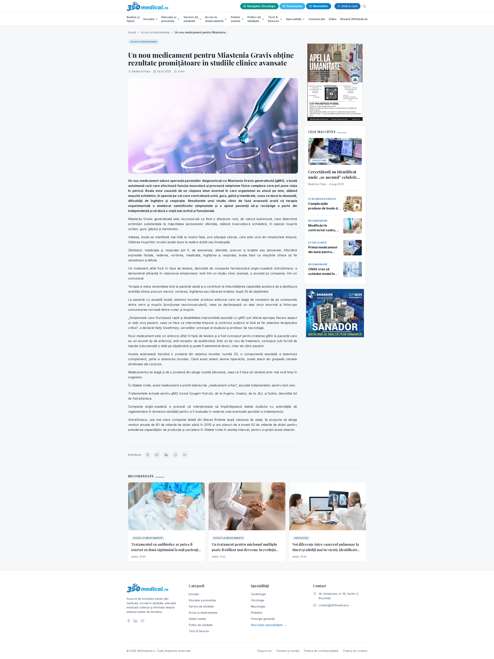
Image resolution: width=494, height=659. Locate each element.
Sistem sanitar (235, 19)
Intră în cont (349, 6)
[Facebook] (128, 621)
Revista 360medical (353, 19)
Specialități (293, 19)
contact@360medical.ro (334, 605)
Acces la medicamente (214, 19)
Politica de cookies (355, 650)
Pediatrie (256, 612)
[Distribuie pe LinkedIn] (166, 454)
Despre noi (264, 650)
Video (333, 19)
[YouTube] (142, 621)
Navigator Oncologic (261, 6)
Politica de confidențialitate (321, 650)
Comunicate (317, 19)
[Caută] (364, 6)
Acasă (132, 32)
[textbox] (213, 309)
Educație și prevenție (168, 19)
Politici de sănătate (254, 19)
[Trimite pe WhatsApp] (175, 454)
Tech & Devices (273, 19)
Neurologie (258, 606)
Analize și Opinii (133, 19)
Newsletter (320, 6)
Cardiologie (258, 594)
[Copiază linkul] (184, 454)
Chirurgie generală (263, 618)
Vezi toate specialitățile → (268, 625)
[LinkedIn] (135, 621)
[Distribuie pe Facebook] (147, 454)
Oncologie (257, 600)
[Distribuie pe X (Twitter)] (156, 454)
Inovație (148, 19)
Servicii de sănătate (191, 19)
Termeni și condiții (287, 650)
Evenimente (294, 6)
